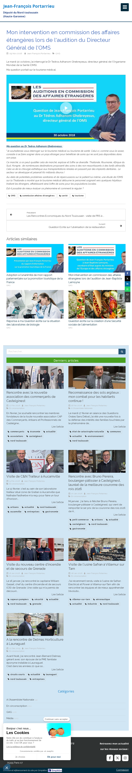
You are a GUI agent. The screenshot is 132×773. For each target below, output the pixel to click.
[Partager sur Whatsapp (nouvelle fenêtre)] (127, 289)
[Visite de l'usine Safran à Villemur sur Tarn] (97, 549)
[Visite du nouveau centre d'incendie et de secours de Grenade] (35, 549)
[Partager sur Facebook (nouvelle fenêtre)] (127, 273)
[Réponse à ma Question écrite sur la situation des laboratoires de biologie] (35, 304)
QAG (9, 712)
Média (9, 718)
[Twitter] (117, 758)
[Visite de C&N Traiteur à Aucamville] (35, 461)
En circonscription (16, 706)
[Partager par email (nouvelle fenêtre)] (127, 294)
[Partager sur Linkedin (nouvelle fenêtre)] (127, 283)
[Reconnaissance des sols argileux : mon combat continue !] (97, 377)
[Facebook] (110, 758)
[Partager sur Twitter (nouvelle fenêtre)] (127, 278)
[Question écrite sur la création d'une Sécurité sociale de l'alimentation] (97, 304)
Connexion (122, 770)
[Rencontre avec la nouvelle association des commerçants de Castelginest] (35, 377)
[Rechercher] (122, 351)
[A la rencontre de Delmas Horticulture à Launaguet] (35, 624)
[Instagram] (125, 758)
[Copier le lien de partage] (127, 299)
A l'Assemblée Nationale (20, 699)
